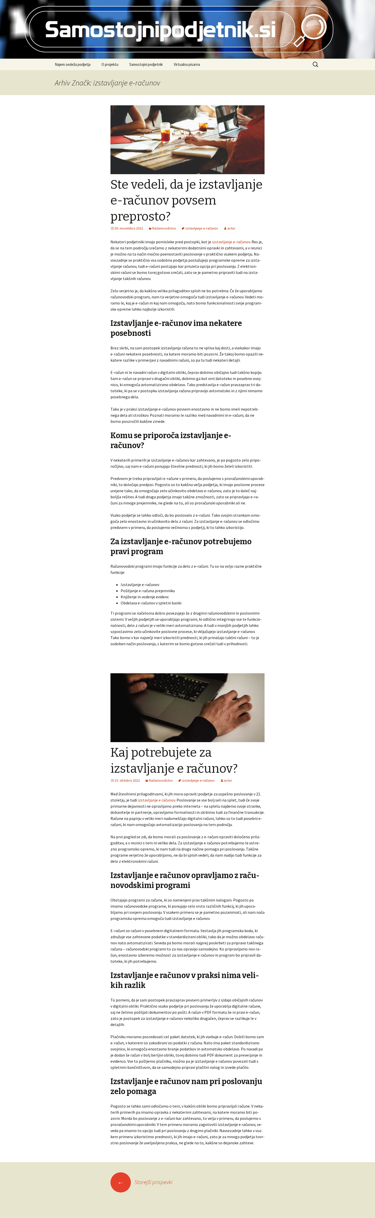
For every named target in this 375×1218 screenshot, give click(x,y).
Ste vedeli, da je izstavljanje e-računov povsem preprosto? (186, 200)
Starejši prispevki (144, 1182)
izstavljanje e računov (156, 800)
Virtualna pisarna (187, 64)
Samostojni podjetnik (146, 64)
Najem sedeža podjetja (73, 64)
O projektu (110, 64)
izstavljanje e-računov (231, 241)
